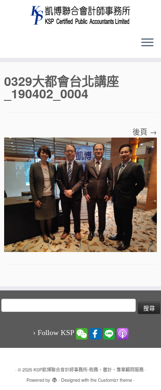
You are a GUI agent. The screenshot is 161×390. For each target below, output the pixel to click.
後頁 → (145, 131)
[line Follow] (109, 333)
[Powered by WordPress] (54, 378)
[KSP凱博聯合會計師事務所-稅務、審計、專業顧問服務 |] (80, 15)
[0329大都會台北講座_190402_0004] (80, 193)
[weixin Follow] (82, 333)
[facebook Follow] (95, 333)
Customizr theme (115, 379)
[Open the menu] (147, 43)
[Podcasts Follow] (122, 333)
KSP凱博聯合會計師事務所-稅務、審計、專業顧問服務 (88, 369)
